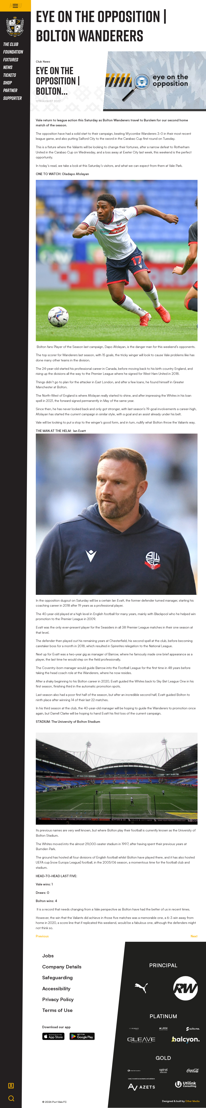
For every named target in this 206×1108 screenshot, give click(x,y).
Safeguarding (57, 977)
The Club (10, 44)
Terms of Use (57, 1010)
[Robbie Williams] (185, 988)
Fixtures (10, 59)
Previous (42, 936)
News (7, 67)
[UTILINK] (185, 1084)
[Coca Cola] (193, 1070)
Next (194, 936)
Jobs (48, 956)
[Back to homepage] (15, 26)
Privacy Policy (58, 999)
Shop (7, 82)
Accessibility (56, 988)
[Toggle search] (11, 1098)
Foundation (13, 52)
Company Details (61, 967)
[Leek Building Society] (163, 1029)
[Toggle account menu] (11, 1085)
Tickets (9, 75)
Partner (10, 90)
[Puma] (141, 988)
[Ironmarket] (134, 1029)
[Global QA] (134, 1070)
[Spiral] (163, 1070)
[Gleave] (141, 1040)
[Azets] (141, 1084)
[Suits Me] (193, 1029)
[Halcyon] (185, 1039)
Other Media (192, 1101)
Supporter (12, 98)
